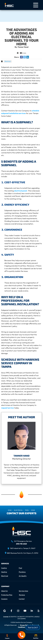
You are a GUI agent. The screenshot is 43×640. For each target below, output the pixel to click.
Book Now (35, 638)
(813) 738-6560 (21, 544)
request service (7, 408)
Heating (4, 572)
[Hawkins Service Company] (9, 5)
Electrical (7, 61)
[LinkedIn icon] (31, 610)
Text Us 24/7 (33, 627)
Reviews (22, 595)
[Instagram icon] (18, 610)
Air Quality (22, 576)
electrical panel (20, 191)
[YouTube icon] (24, 610)
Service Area (23, 591)
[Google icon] (4, 610)
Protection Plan (6, 595)
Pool (20, 568)
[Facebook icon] (11, 610)
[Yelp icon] (38, 610)
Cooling (4, 568)
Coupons (4, 599)
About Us (4, 591)
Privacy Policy (24, 625)
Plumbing (22, 572)
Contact (22, 599)
